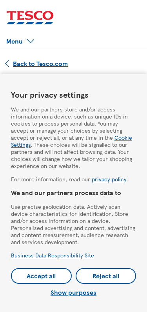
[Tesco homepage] (30, 18)
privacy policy (109, 179)
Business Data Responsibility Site (52, 255)
